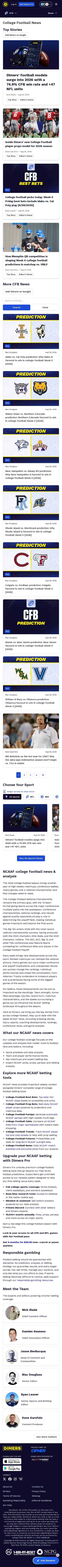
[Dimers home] (5, 4)
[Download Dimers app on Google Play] (12, 1468)
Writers (6, 1491)
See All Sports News (31, 858)
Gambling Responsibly (14, 1500)
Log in (13, 4)
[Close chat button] (57, 1555)
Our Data (7, 1505)
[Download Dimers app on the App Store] (12, 1461)
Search (16, 307)
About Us (7, 1487)
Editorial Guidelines (42, 1500)
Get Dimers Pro (26, 4)
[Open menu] (56, 4)
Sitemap (36, 1496)
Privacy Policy (39, 1491)
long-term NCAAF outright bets (33, 1142)
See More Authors (46, 1436)
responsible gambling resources (34, 1280)
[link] (4, 1479)
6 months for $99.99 (20, 1242)
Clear (45, 307)
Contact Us (37, 1487)
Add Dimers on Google (15, 35)
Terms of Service (11, 1496)
